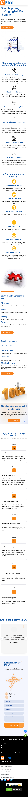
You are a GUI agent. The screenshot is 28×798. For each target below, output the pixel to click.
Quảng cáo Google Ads (6, 769)
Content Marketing (5, 774)
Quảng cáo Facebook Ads (7, 766)
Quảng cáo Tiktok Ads (6, 771)
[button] (2, 638)
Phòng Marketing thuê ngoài (7, 777)
